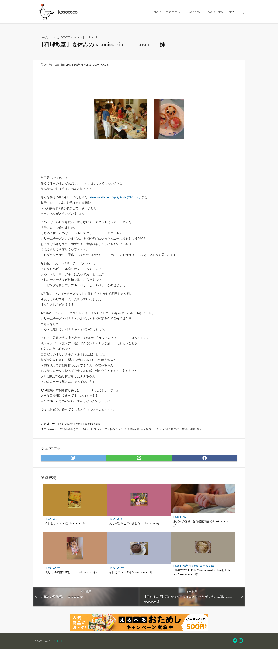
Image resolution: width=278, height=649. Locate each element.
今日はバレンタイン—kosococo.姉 (131, 572)
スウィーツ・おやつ (106, 429)
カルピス (87, 429)
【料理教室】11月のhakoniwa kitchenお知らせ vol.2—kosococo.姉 (203, 572)
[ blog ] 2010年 (116, 518)
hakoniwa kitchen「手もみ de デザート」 (115, 197)
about (157, 11)
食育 (199, 429)
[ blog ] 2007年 (61, 37)
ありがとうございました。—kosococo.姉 (135, 523)
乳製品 (132, 429)
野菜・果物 (189, 429)
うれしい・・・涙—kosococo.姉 (65, 523)
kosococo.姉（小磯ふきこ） (64, 429)
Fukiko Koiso (192, 11)
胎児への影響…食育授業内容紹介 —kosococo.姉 (202, 523)
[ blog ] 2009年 (52, 567)
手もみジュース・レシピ (155, 429)
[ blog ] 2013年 (52, 518)
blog (231, 11)
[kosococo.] (46, 12)
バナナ (123, 429)
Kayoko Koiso (214, 11)
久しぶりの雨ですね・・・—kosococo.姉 (71, 572)
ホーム (43, 37)
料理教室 (176, 429)
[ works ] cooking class (87, 37)
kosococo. (171, 11)
